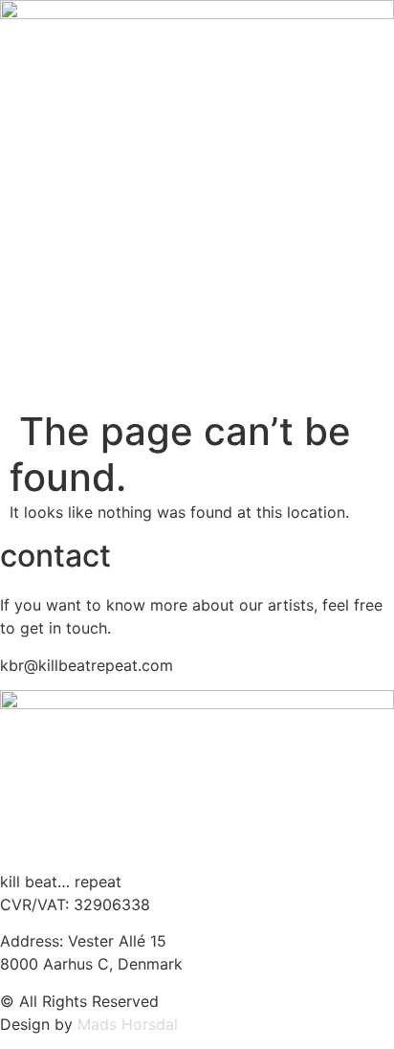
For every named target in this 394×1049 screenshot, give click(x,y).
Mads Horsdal (127, 1024)
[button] (197, 401)
